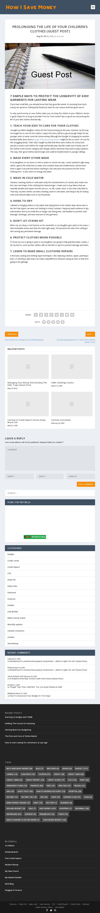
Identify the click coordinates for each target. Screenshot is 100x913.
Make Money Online (44, 907)
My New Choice (12, 871)
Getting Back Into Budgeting (18, 730)
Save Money (13, 643)
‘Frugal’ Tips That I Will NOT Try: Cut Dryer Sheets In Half (36, 687)
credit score (56, 780)
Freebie (11, 605)
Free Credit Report (13, 858)
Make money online (16, 618)
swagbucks (46, 814)
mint (38, 802)
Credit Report (14, 567)
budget (11, 554)
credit (59, 774)
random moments (16, 631)
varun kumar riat (15, 676)
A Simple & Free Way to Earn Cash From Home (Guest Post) (36, 678)
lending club (72, 797)
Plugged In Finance (13, 890)
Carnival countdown (61, 420)
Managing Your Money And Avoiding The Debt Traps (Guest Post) (27, 383)
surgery (30, 814)
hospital (75, 791)
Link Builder (13, 611)
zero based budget (54, 820)
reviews (11, 637)
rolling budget (16, 808)
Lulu (9, 659)
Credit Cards (13, 560)
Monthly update (15, 624)
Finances (11, 599)
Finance (11, 667)
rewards (66, 802)
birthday (53, 768)
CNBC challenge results (62, 382)
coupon (44, 774)
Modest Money (11, 864)
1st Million (9, 845)
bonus (67, 768)
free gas (64, 785)
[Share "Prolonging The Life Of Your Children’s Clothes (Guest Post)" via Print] (72, 314)
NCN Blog (9, 884)
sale (32, 808)
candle (12, 774)
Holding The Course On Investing (20, 723)
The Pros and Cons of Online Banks (21, 736)
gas (10, 791)
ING (43, 797)
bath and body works (19, 768)
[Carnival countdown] (71, 404)
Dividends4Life (11, 852)
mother (51, 802)
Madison (11, 693)
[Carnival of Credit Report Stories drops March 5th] (28, 404)
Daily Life (23, 904)
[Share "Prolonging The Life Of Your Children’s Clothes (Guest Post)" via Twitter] (41, 314)
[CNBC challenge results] (71, 366)
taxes (63, 814)
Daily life (12, 579)
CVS (9, 573)
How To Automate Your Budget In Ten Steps (30, 696)
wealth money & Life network (23, 820)
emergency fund (17, 785)
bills (39, 768)
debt (84, 780)
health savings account (50, 791)
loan (88, 797)
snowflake (14, 814)
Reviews (85, 904)
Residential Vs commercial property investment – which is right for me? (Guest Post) (48, 661)
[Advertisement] (50, 282)
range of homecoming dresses (47, 139)
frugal (79, 785)
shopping (65, 808)
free (51, 785)
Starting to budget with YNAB (18, 717)
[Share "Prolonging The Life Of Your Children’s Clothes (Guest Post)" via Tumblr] (46, 314)
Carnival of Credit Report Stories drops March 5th (27, 421)
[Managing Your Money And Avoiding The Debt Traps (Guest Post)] (28, 366)
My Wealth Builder (13, 877)
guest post (25, 791)
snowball (82, 808)
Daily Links (12, 586)
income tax (29, 797)
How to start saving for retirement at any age (26, 742)
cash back (28, 774)
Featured (12, 592)
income (12, 797)
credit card (76, 774)
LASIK (55, 797)
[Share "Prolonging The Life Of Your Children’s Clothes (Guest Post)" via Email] (67, 314)
